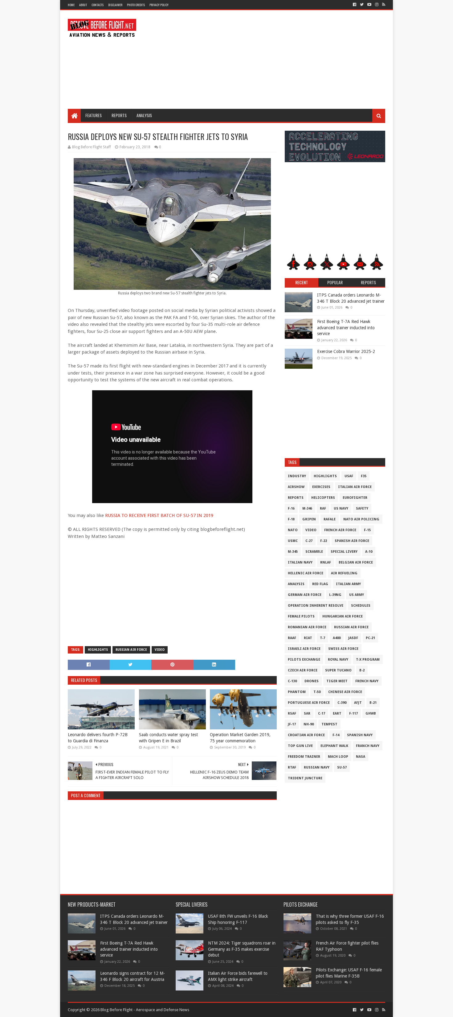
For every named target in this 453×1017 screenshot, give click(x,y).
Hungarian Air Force (342, 616)
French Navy (366, 681)
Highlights (98, 649)
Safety (362, 508)
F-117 (353, 713)
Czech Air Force (302, 670)
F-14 (336, 735)
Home (71, 4)
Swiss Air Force (343, 649)
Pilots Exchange (304, 660)
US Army (356, 595)
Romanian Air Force (307, 627)
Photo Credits (136, 4)
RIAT (308, 638)
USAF (349, 476)
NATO (293, 530)
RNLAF (325, 562)
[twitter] (362, 4)
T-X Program (368, 660)
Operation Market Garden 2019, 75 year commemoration (240, 737)
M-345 (293, 552)
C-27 (308, 541)
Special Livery (344, 552)
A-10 (368, 552)
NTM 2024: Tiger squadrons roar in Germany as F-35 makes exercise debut (241, 949)
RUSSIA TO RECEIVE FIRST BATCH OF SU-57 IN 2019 (159, 515)
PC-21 (370, 638)
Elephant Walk (334, 746)
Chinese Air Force (345, 692)
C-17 (321, 713)
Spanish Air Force (352, 541)
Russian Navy (316, 767)
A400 (337, 638)
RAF (323, 508)
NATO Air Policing (361, 519)
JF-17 (292, 724)
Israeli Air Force (304, 649)
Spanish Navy (360, 735)
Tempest (329, 724)
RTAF (292, 767)
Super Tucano (338, 670)
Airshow (296, 487)
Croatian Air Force (306, 735)
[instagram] (377, 4)
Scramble (314, 552)
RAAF (292, 638)
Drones (311, 681)
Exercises (321, 487)
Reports (119, 115)
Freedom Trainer (304, 757)
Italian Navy (300, 562)
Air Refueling (344, 573)
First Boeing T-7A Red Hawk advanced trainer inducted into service (346, 327)
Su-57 (342, 767)
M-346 (307, 508)
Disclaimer (115, 4)
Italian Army (348, 584)
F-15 (367, 530)
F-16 (291, 508)
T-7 (322, 638)
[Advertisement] (273, 59)
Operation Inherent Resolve (315, 606)
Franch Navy (367, 746)
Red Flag (320, 584)
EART (337, 713)
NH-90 (309, 724)
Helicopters (323, 498)
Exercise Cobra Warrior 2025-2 (346, 351)
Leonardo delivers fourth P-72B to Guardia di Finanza (98, 737)
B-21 (373, 703)
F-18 (291, 519)
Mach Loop (338, 757)
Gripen (309, 519)
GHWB (370, 713)
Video (160, 649)
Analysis (144, 115)
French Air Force (340, 530)
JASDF (353, 638)
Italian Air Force (355, 487)
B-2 (362, 670)
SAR (307, 713)
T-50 (316, 692)
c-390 (341, 703)
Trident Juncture (305, 778)
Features (93, 115)
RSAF (292, 713)
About (83, 4)
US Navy (341, 508)
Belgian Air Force (356, 562)
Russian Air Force (131, 649)
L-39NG (335, 595)
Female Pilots (301, 616)
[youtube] (369, 4)
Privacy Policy (159, 4)
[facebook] (354, 4)
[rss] (383, 4)
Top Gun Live (300, 746)
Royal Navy (338, 660)
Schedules (360, 606)
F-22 (323, 541)
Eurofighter (355, 498)
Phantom (297, 692)
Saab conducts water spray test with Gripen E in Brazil (168, 737)
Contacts (98, 4)
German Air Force (304, 595)
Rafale (330, 519)
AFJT (358, 703)
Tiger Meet (337, 681)
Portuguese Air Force (309, 703)
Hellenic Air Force (305, 573)
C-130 (292, 681)
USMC (293, 541)
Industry (297, 476)
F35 (363, 476)
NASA (360, 757)
